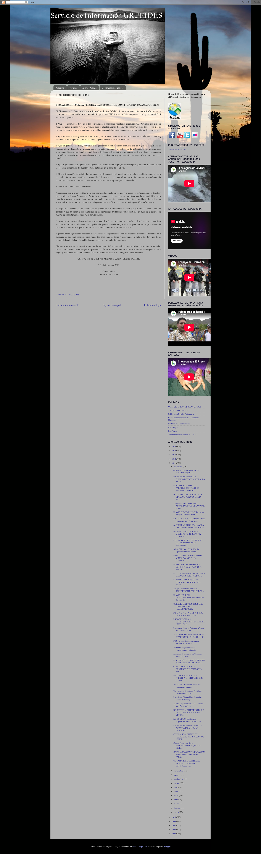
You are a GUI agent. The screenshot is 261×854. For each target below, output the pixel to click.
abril (176, 799)
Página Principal (111, 305)
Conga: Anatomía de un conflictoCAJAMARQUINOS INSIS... (187, 745)
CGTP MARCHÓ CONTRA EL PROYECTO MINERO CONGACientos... (186, 763)
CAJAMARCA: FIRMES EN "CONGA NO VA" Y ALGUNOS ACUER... (188, 736)
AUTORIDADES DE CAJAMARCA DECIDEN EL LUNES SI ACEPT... (189, 526)
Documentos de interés (112, 87)
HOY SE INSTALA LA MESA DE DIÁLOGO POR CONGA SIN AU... (187, 497)
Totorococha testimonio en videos (182, 434)
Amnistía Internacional (178, 410)
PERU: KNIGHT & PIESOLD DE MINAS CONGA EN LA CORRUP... (187, 558)
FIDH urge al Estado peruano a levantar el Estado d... (186, 642)
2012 (174, 459)
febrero (177, 808)
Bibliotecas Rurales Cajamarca (181, 414)
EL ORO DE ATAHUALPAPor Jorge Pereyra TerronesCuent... (188, 513)
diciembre (178, 466)
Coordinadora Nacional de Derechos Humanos (183, 418)
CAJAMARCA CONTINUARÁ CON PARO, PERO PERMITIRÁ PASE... (189, 754)
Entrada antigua (152, 305)
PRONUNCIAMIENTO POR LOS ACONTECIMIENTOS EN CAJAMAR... (187, 728)
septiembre (179, 779)
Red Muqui (173, 427)
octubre (177, 774)
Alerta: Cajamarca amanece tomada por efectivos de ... (188, 704)
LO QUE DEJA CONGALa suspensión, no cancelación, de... (187, 720)
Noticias (73, 87)
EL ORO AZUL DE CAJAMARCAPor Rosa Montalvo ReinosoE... (188, 597)
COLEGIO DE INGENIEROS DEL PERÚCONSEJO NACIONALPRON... (188, 606)
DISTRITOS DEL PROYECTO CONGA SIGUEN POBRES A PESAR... (187, 567)
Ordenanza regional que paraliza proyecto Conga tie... (186, 471)
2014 (174, 450)
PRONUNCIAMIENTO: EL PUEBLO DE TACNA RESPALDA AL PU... (189, 479)
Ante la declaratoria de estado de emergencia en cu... (186, 685)
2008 (174, 825)
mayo (176, 795)
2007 (174, 829)
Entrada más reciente (67, 305)
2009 (174, 821)
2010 (174, 817)
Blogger (167, 846)
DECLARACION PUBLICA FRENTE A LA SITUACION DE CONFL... (188, 678)
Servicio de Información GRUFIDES (106, 15)
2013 (174, 454)
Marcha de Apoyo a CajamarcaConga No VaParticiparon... (188, 629)
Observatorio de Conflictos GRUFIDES (184, 406)
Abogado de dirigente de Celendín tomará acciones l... (187, 655)
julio (176, 787)
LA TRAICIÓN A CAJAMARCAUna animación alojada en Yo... (189, 519)
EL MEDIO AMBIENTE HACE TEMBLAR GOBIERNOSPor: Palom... (187, 582)
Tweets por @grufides (177, 149)
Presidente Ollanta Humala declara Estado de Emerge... (187, 698)
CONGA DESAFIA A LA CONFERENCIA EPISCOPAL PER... (187, 669)
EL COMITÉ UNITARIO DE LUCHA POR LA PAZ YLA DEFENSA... (189, 661)
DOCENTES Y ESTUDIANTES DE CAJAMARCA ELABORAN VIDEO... (188, 712)
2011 (174, 463)
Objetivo (60, 87)
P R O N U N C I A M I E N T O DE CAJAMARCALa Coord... (188, 614)
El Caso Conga (89, 87)
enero (176, 812)
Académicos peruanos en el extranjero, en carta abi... (184, 648)
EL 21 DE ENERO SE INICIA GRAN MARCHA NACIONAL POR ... (189, 574)
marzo (177, 803)
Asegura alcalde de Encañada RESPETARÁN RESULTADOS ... (188, 589)
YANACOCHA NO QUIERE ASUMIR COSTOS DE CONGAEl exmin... (189, 505)
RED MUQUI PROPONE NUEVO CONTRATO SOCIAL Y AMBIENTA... (187, 542)
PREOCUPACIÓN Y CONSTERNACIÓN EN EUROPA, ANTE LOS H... (189, 621)
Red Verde (172, 431)
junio (176, 791)
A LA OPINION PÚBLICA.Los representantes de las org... (186, 550)
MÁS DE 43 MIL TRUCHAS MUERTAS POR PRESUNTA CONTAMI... (187, 534)
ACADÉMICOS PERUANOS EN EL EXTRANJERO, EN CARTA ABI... (189, 635)
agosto (177, 783)
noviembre (179, 770)
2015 (174, 446)
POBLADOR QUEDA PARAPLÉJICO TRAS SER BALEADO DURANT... (186, 488)
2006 (174, 833)
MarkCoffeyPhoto (139, 846)
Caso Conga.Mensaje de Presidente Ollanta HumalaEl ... (187, 692)
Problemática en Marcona (179, 423)
